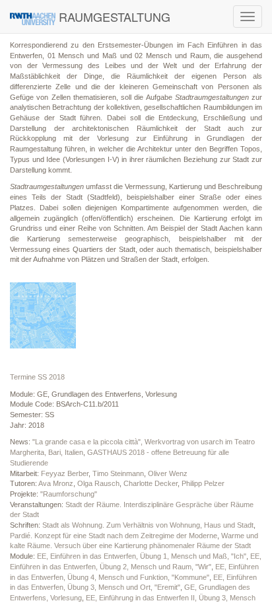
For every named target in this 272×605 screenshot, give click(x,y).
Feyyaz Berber (64, 473)
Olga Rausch (98, 483)
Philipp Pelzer (203, 483)
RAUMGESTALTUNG (112, 16)
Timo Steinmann (118, 473)
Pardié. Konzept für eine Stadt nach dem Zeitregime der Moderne (113, 536)
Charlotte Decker (150, 483)
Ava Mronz (55, 483)
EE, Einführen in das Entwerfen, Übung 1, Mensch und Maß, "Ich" (141, 556)
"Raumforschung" (68, 494)
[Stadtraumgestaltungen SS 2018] (43, 315)
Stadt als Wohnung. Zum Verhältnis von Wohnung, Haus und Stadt (148, 525)
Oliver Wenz (167, 473)
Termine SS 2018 (37, 377)
